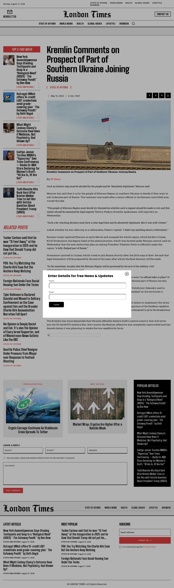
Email (51, 292)
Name (51, 281)
